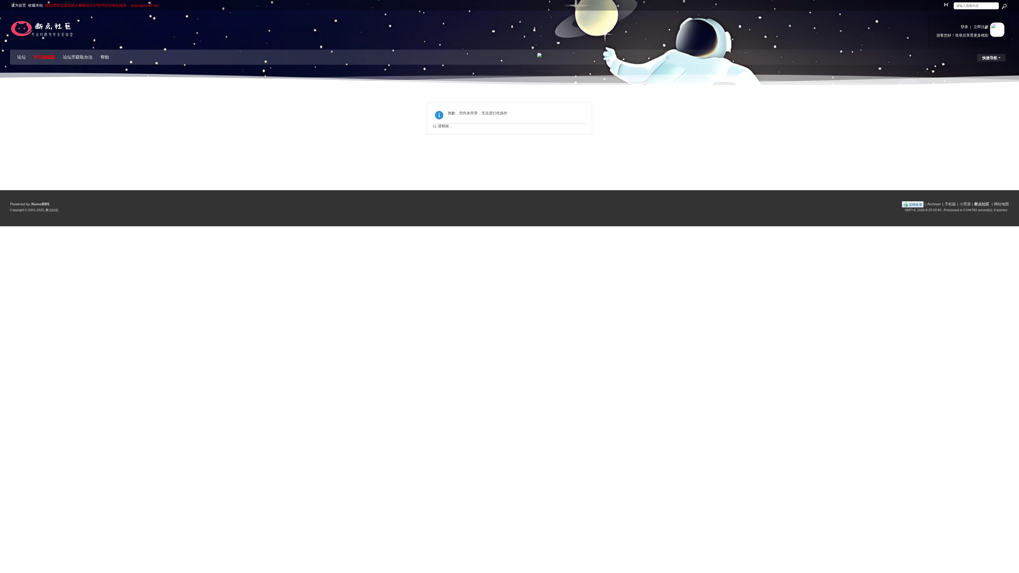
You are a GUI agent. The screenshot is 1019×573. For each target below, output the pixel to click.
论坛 (21, 57)
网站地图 (1001, 204)
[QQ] (912, 204)
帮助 (105, 57)
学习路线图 (44, 57)
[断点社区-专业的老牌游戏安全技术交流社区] (42, 30)
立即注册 (981, 27)
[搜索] (1004, 7)
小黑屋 (965, 204)
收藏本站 (35, 5)
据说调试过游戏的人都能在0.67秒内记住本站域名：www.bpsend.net (101, 5)
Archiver (934, 204)
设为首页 (18, 5)
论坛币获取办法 (78, 57)
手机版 (950, 204)
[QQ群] (544, 55)
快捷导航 (989, 58)
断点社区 (981, 204)
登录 (964, 27)
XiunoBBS (40, 204)
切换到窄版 (946, 4)
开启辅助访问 (941, 3)
